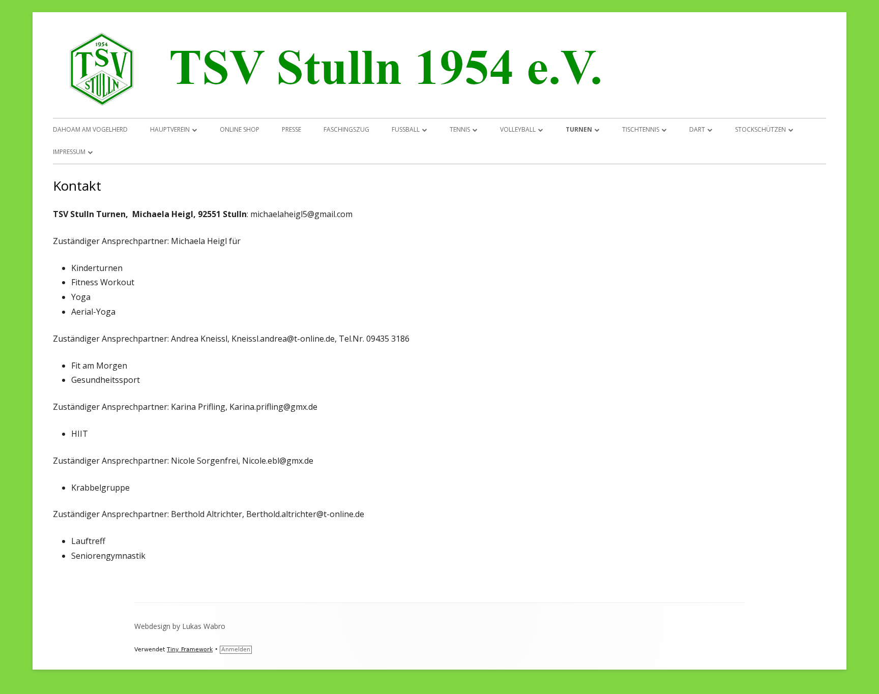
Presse (291, 129)
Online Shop (239, 129)
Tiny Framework (190, 649)
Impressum (69, 151)
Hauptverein (170, 129)
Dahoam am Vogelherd (90, 129)
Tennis (460, 129)
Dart (697, 129)
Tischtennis (640, 129)
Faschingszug (346, 129)
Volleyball (518, 129)
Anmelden (235, 649)
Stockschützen (760, 129)
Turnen (579, 129)
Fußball (406, 129)
